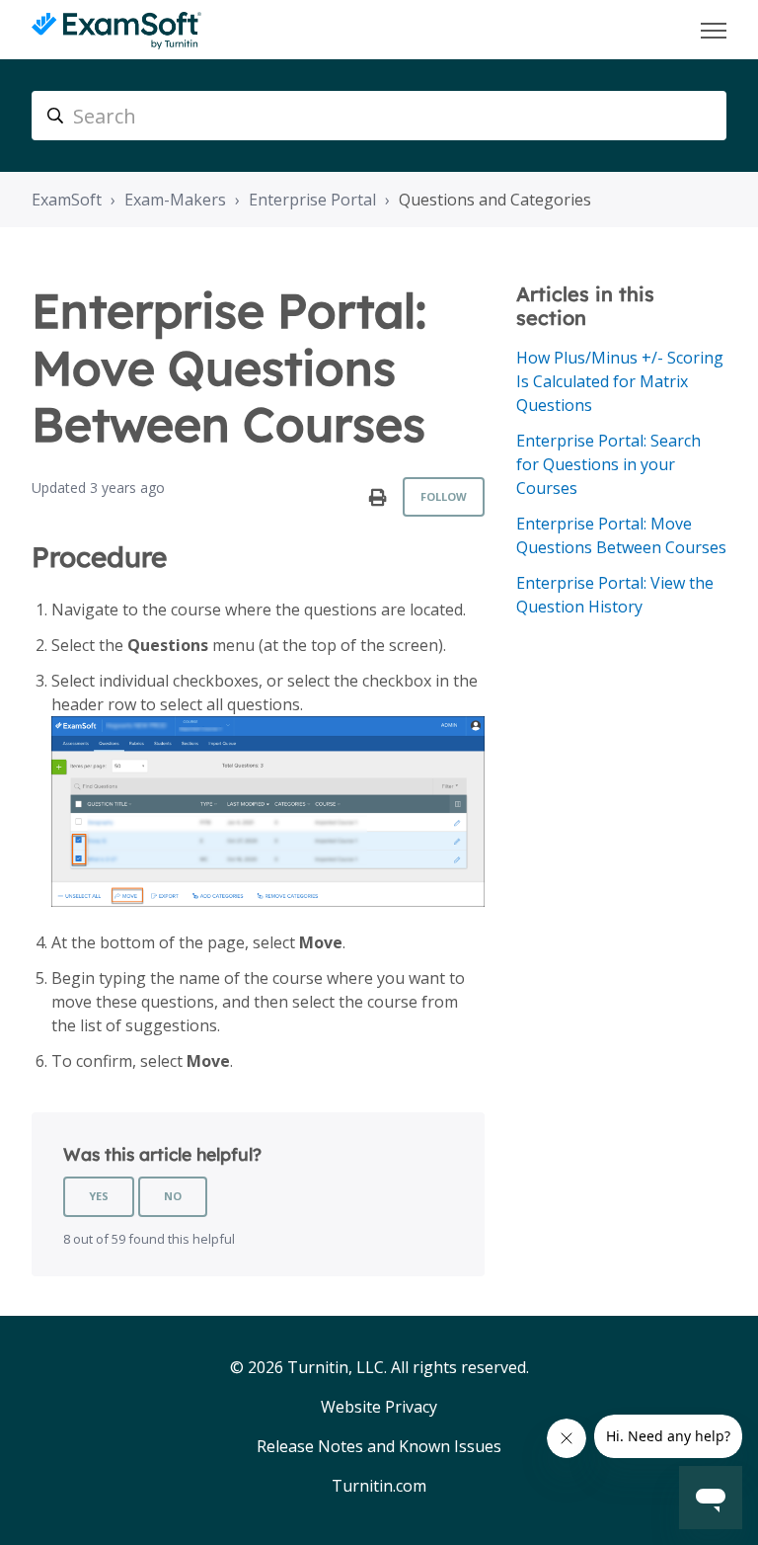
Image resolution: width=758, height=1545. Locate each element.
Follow (443, 496)
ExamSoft (67, 199)
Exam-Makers (175, 199)
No (173, 1195)
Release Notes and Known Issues (379, 1446)
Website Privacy (379, 1407)
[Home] (116, 30)
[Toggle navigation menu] (713, 30)
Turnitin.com (379, 1486)
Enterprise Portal (312, 199)
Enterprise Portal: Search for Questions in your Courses (608, 464)
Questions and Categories (495, 199)
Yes (99, 1195)
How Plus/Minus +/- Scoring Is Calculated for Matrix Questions (619, 381)
